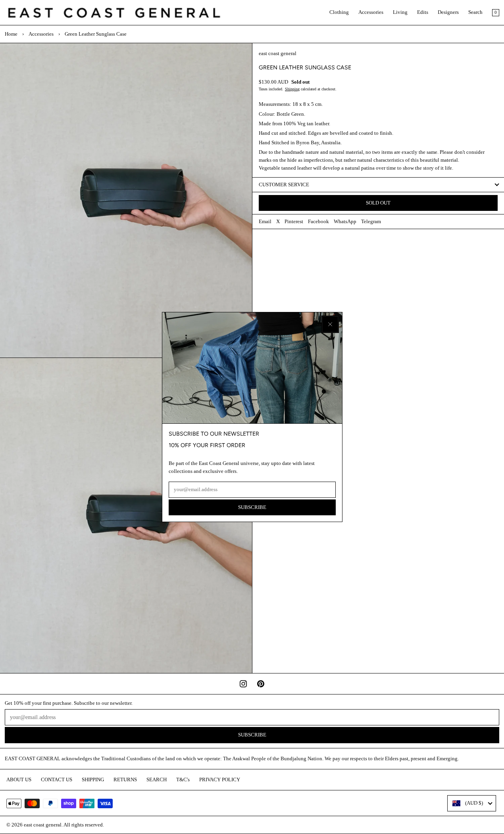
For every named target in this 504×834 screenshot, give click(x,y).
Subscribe (252, 507)
